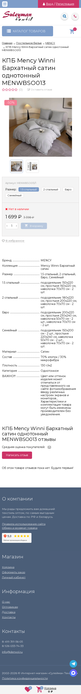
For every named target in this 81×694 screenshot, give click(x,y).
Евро (68, 189)
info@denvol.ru (12, 652)
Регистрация (65, 4)
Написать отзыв (17, 455)
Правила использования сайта (23, 524)
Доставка (8, 612)
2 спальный (50, 189)
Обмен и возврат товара (19, 528)
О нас (6, 602)
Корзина (8, 567)
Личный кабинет (14, 577)
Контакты (9, 617)
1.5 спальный (29, 189)
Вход (49, 4)
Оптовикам (10, 607)
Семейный (14, 195)
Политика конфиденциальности (25, 678)
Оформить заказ (13, 572)
